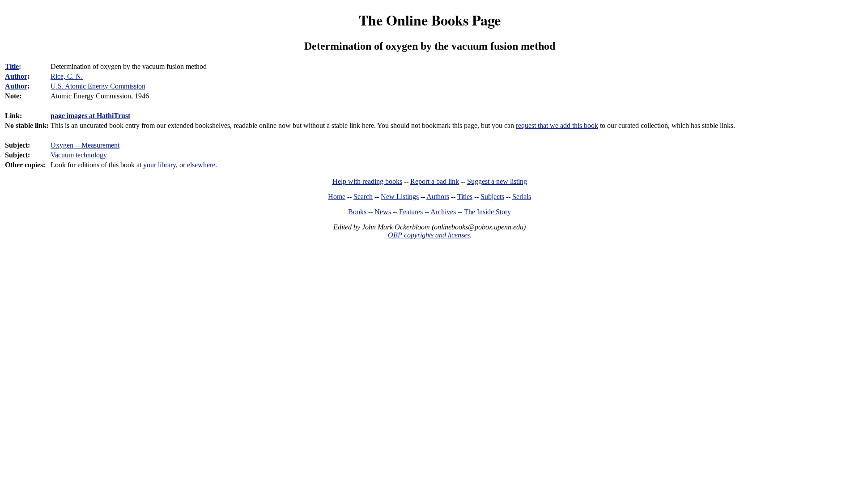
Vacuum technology (79, 155)
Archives (443, 212)
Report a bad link (434, 181)
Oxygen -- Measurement (85, 145)
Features (411, 212)
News (382, 212)
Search (363, 196)
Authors (437, 196)
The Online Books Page (430, 19)
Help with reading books (367, 181)
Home (336, 196)
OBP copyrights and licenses (429, 235)
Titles (464, 196)
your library (159, 165)
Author (16, 76)
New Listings (400, 196)
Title (12, 66)
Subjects (492, 196)
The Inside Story (487, 212)
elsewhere (201, 165)
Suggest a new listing (497, 181)
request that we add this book (557, 125)
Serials (521, 196)
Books (357, 212)
